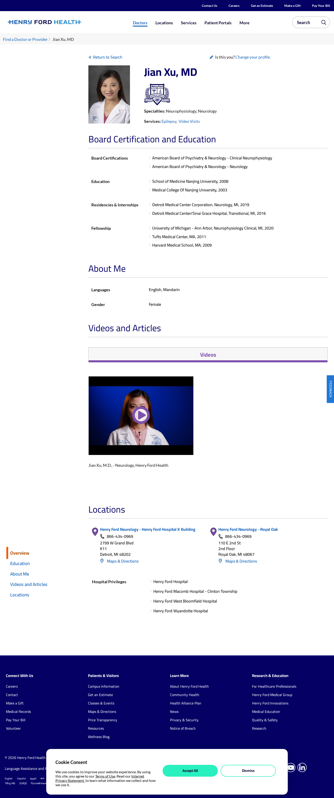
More (244, 22)
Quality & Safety (265, 719)
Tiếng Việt (10, 783)
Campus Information (103, 686)
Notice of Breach (183, 728)
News (174, 711)
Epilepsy (169, 121)
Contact (12, 694)
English (8, 778)
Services (189, 22)
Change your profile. (253, 56)
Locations (164, 22)
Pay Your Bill (321, 5)
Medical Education (266, 711)
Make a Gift (292, 5)
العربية (33, 778)
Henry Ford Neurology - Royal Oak (248, 529)
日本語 (23, 783)
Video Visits (189, 121)
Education (20, 563)
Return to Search (107, 57)
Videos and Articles (28, 584)
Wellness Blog (99, 736)
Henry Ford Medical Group (272, 694)
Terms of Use (105, 776)
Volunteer (13, 728)
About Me (19, 573)
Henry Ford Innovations (270, 703)
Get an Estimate (262, 5)
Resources (96, 728)
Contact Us (209, 5)
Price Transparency (102, 719)
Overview (19, 552)
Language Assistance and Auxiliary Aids (35, 768)
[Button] (141, 419)
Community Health (184, 694)
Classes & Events (101, 703)
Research (259, 728)
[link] (61, 22)
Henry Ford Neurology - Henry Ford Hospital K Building (147, 529)
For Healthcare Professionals (274, 686)
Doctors (140, 22)
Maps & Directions (122, 561)
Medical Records (18, 711)
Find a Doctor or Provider (25, 39)
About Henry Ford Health (189, 686)
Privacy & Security (184, 719)
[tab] (207, 354)
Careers (234, 5)
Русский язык (38, 783)
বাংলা (42, 778)
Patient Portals (218, 22)
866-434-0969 (120, 536)
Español (21, 778)
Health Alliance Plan (185, 703)
